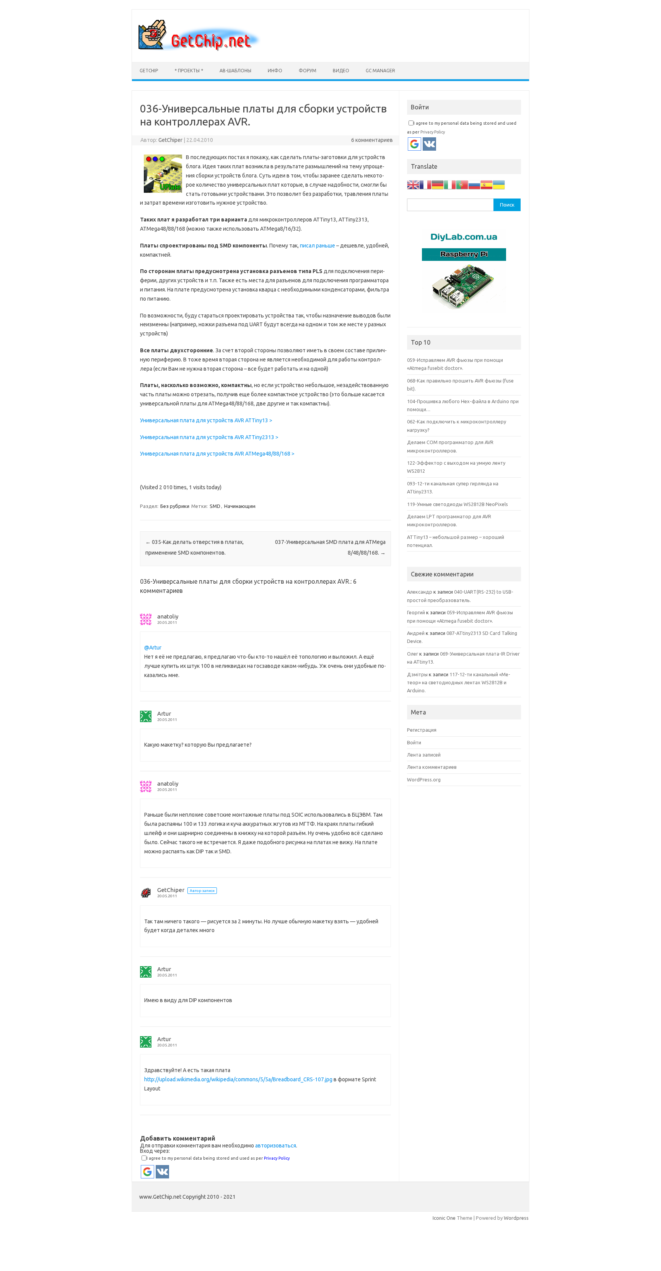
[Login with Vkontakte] (162, 1171)
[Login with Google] (147, 1171)
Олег (412, 653)
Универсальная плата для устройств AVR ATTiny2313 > (209, 437)
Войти (414, 742)
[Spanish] (486, 184)
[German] (437, 184)
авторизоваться (275, 1145)
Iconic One (444, 1218)
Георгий (416, 612)
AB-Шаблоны (235, 70)
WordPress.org (424, 779)
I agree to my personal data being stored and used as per (218, 1158)
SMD (215, 506)
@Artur (152, 647)
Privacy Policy (277, 1158)
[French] (425, 184)
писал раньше (317, 245)
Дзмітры (417, 674)
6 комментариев (372, 140)
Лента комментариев (432, 767)
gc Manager (380, 70)
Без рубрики (174, 506)
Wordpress (516, 1218)
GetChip (149, 70)
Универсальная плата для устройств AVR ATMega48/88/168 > (217, 454)
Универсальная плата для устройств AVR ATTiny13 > (206, 420)
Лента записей (424, 754)
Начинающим (240, 506)
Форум (307, 70)
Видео (341, 70)
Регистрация (421, 729)
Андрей (416, 633)
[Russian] (474, 184)
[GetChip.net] (199, 49)
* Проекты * (188, 70)
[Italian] (450, 184)
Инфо (275, 70)
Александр (419, 591)
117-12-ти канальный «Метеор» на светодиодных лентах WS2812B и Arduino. (458, 682)
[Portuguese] (462, 184)
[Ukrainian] (499, 184)
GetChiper (170, 140)
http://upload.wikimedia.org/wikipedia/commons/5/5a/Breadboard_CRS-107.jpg (238, 1079)
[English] (413, 184)
